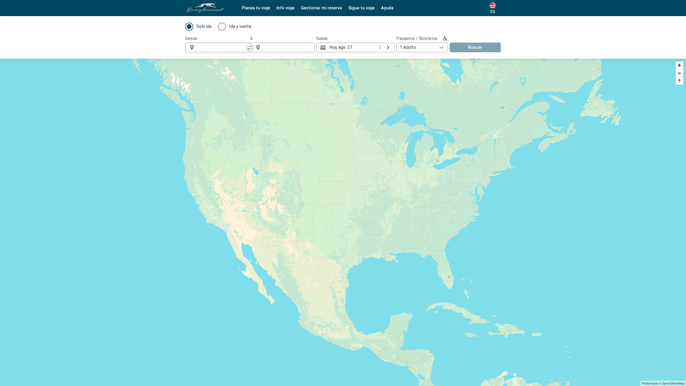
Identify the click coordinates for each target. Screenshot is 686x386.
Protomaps (650, 383)
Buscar (475, 47)
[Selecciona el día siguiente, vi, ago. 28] (388, 47)
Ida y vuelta (240, 26)
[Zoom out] (679, 73)
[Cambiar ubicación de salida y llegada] (250, 47)
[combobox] (222, 47)
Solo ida (203, 26)
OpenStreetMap (673, 383)
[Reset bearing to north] (679, 81)
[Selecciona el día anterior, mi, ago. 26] (380, 47)
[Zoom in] (679, 65)
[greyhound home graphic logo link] (205, 8)
